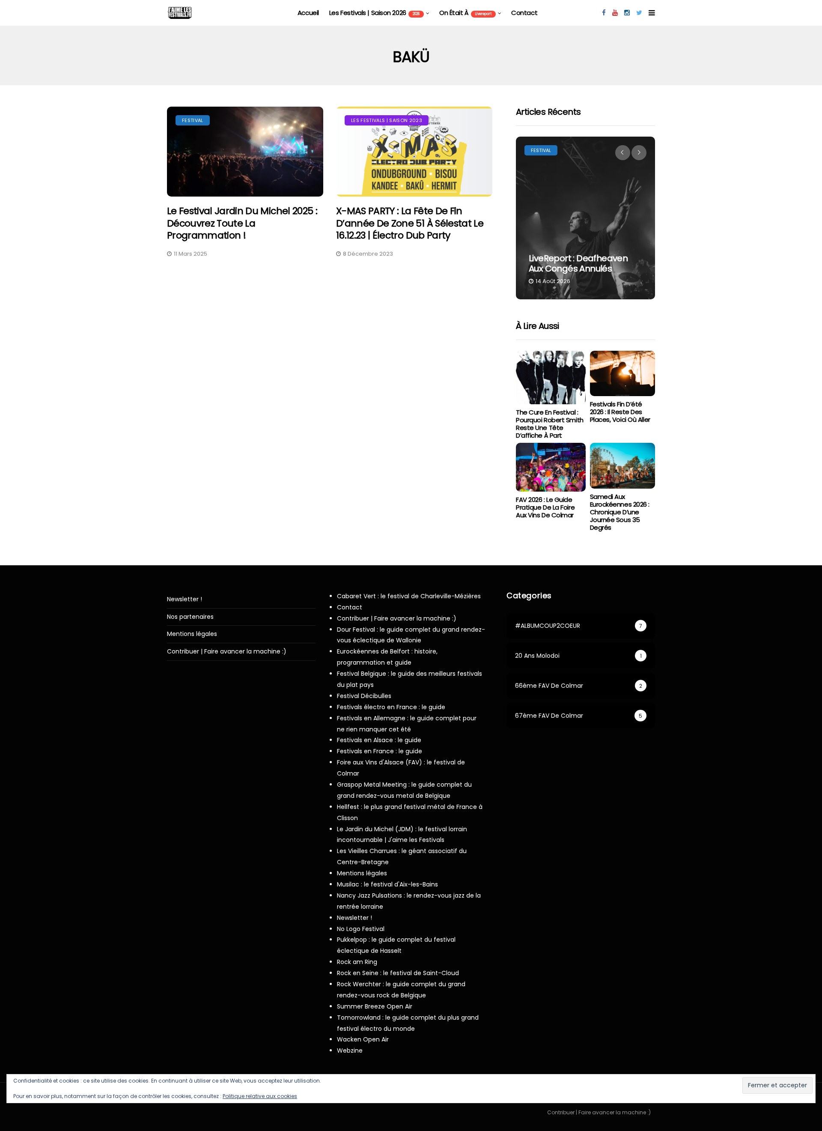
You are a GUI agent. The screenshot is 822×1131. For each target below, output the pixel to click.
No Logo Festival (360, 929)
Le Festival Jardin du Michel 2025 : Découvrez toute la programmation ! (242, 223)
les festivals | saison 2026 (374, 12)
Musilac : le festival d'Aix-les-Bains (387, 884)
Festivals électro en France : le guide (391, 707)
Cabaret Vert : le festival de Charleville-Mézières (409, 596)
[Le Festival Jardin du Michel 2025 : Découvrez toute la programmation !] (245, 152)
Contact (524, 12)
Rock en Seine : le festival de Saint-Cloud (398, 973)
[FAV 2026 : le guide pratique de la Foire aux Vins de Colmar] (550, 467)
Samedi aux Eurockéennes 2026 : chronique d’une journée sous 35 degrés (619, 512)
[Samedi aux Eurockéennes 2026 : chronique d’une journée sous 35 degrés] (622, 466)
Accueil (308, 12)
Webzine (350, 1050)
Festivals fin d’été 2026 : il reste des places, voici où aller (620, 412)
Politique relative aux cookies (260, 1096)
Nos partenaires (190, 617)
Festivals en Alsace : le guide (379, 740)
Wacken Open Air (363, 1039)
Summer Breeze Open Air (374, 1006)
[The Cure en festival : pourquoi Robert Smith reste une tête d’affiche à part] (550, 378)
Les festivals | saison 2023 (386, 120)
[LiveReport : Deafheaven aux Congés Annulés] (585, 218)
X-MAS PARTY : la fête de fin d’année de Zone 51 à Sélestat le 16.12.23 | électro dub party (409, 223)
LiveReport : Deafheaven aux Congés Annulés (578, 263)
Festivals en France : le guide (379, 751)
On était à (465, 12)
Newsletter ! (184, 599)
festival (192, 120)
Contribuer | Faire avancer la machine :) (226, 651)
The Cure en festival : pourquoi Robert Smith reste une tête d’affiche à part (550, 424)
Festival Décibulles (364, 696)
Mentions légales (192, 634)
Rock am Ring (357, 962)
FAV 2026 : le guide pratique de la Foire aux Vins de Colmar (545, 507)
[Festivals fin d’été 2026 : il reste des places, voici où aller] (622, 374)
